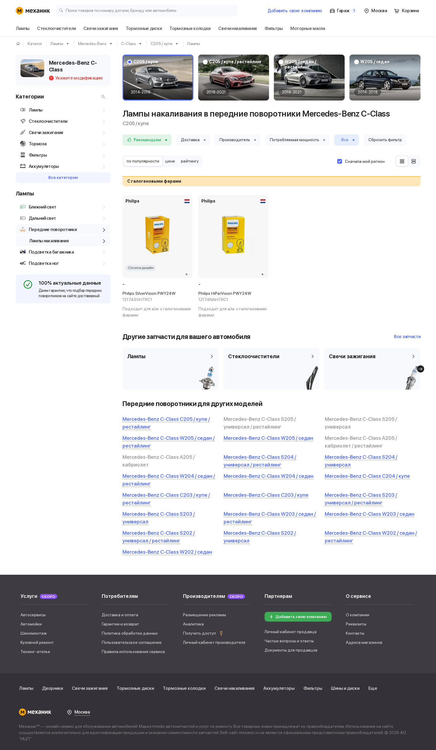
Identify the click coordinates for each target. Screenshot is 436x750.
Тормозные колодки (184, 688)
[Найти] (102, 96)
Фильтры (312, 688)
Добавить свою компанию (301, 616)
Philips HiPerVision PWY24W (224, 296)
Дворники (52, 688)
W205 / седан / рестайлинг (300, 64)
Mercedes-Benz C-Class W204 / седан (269, 476)
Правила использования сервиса (133, 651)
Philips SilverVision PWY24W (149, 296)
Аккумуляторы (279, 688)
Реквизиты (356, 624)
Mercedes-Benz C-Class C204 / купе (367, 476)
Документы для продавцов (291, 650)
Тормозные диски (135, 688)
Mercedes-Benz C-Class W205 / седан (268, 438)
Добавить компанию (295, 10)
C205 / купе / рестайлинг (235, 61)
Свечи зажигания (90, 688)
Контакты (355, 633)
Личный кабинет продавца (290, 631)
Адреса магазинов (364, 642)
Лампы (26, 688)
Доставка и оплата (120, 614)
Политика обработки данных (130, 633)
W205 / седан (374, 61)
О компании (357, 614)
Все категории (63, 177)
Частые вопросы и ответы (289, 640)
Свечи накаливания (234, 688)
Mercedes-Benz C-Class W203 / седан (369, 514)
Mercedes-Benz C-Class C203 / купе (266, 495)
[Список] (413, 161)
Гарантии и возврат (120, 624)
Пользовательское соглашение (132, 642)
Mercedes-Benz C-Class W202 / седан (167, 552)
